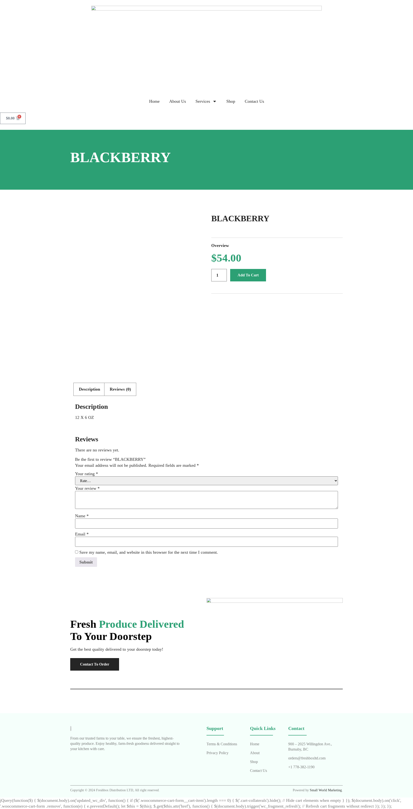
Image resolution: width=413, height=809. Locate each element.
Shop (230, 101)
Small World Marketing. (326, 790)
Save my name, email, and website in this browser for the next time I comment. (148, 552)
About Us (177, 101)
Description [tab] (89, 389)
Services (203, 101)
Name (82, 516)
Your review (87, 488)
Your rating (86, 474)
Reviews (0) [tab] (120, 389)
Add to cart (248, 275)
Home (154, 101)
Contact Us (254, 101)
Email (82, 534)
